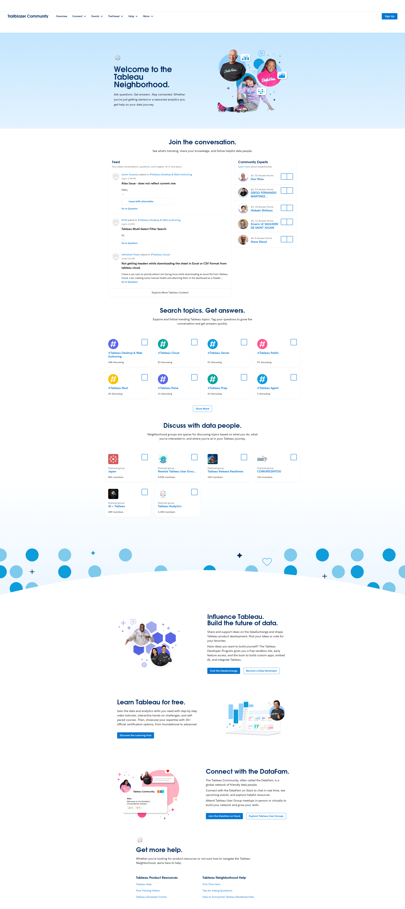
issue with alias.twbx (141, 201)
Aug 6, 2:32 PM (128, 224)
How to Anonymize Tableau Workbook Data (228, 897)
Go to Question (130, 208)
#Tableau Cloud (160, 254)
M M (124, 220)
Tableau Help (144, 884)
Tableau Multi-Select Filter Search (144, 229)
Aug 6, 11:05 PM (129, 178)
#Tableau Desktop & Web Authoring (170, 174)
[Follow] (284, 176)
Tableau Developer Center (151, 897)
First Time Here (211, 884)
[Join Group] (145, 457)
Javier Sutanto (130, 174)
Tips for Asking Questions (217, 890)
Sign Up (389, 16)
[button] (170, 293)
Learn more (244, 166)
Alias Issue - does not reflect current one (149, 183)
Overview (61, 16)
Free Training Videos (148, 890)
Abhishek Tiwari (131, 254)
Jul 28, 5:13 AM (128, 258)
